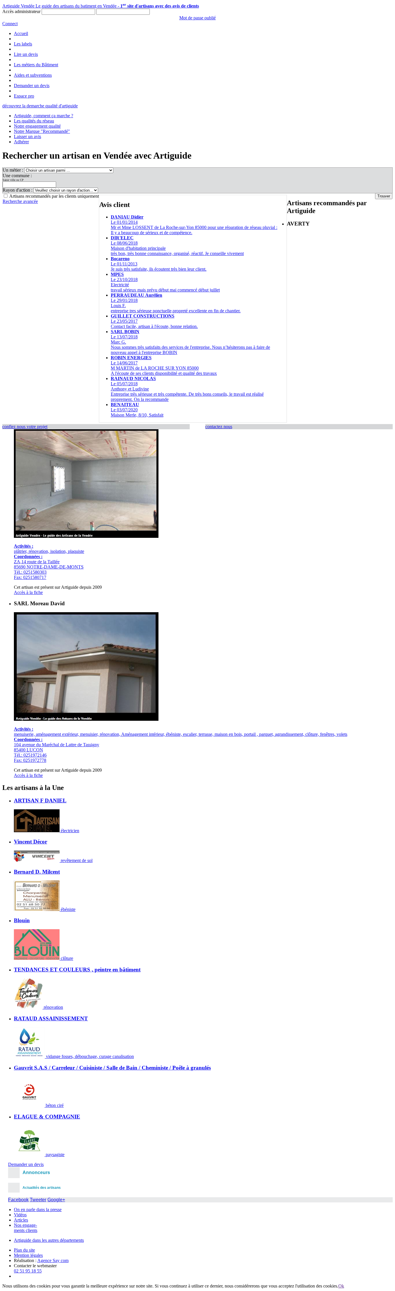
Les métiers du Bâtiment (36, 64)
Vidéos (20, 1214)
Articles (21, 1219)
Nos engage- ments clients (25, 1228)
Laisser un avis (27, 136)
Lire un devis (26, 54)
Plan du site (24, 1250)
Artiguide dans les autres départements (49, 1240)
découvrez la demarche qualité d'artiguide (40, 105)
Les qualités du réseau (34, 120)
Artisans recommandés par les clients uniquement (54, 196)
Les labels (23, 43)
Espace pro (24, 95)
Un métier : (13, 170)
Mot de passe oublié (197, 17)
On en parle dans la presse (38, 1209)
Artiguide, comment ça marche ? (43, 115)
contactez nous (218, 426)
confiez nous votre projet (24, 426)
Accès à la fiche (28, 592)
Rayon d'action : (18, 190)
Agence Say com (53, 1260)
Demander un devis (31, 85)
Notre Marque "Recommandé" (42, 131)
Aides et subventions (33, 75)
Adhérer (21, 141)
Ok (341, 1285)
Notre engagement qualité (37, 126)
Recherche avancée (20, 201)
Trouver (383, 196)
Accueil (21, 33)
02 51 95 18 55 (28, 1270)
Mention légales (28, 1255)
